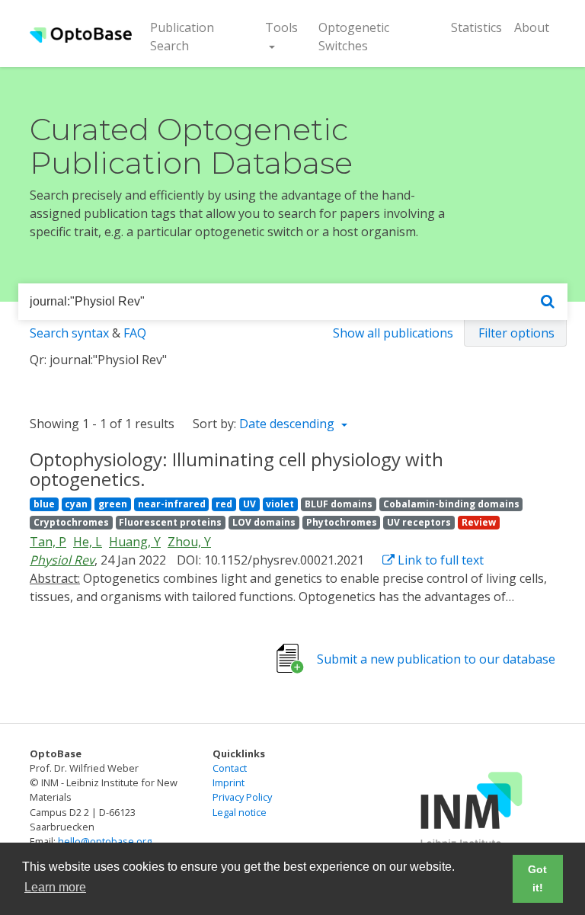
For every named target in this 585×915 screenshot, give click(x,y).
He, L (87, 541)
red (224, 503)
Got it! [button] (537, 878)
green (112, 503)
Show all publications (393, 333)
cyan (76, 503)
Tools (281, 27)
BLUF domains (338, 503)
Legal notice (240, 812)
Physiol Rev (62, 560)
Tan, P (48, 541)
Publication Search (194, 36)
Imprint (229, 782)
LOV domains (264, 522)
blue (44, 503)
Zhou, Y (189, 541)
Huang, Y (135, 541)
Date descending (288, 423)
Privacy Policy (242, 797)
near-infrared (172, 503)
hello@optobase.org (105, 841)
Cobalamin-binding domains (451, 503)
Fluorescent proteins (170, 522)
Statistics (476, 27)
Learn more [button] (55, 887)
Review (479, 522)
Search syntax (69, 333)
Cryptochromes (71, 522)
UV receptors (419, 522)
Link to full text (439, 560)
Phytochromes (341, 522)
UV (249, 503)
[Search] (547, 302)
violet (280, 503)
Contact (230, 768)
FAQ (134, 333)
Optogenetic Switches (353, 36)
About (531, 27)
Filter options (516, 333)
